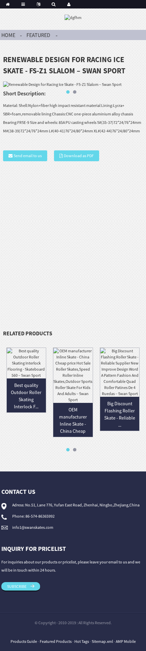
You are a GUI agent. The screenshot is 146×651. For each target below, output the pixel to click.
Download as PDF (79, 155)
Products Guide (24, 641)
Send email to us (28, 155)
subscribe (16, 586)
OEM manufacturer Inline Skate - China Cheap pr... (73, 424)
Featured (38, 35)
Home (8, 35)
